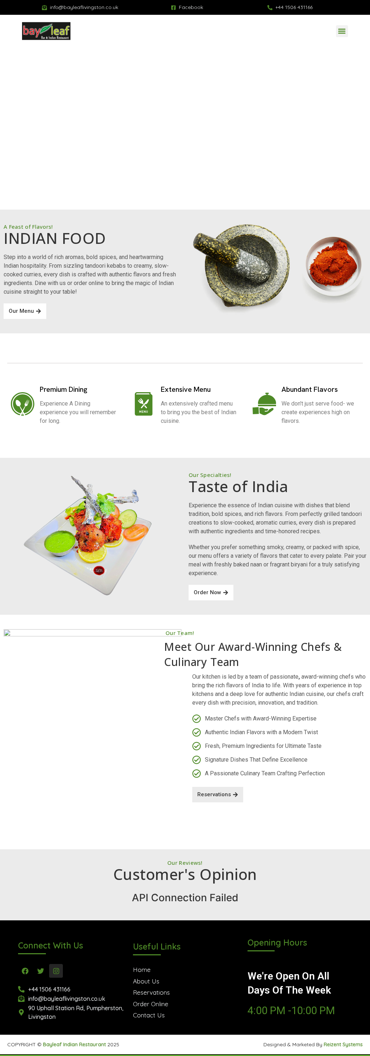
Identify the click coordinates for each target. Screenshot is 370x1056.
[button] (342, 31)
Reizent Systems (343, 1044)
